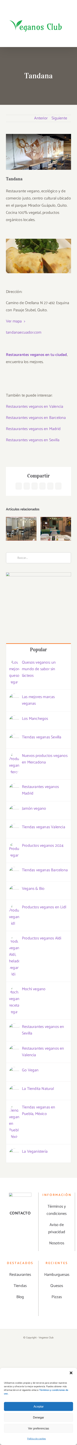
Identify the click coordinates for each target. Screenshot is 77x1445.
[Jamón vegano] (14, 809)
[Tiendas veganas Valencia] (14, 827)
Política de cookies (36, 1439)
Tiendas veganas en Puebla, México (38, 1110)
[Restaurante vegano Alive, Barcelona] (21, 529)
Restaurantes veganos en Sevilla (32, 440)
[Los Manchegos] (14, 719)
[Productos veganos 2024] (14, 846)
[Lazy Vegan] (55, 529)
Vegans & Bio (33, 888)
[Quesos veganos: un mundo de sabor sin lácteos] (14, 662)
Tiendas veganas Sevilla (41, 737)
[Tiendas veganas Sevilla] (14, 737)
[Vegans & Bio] (14, 889)
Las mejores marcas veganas (38, 700)
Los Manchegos (35, 718)
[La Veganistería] (14, 1151)
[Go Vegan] (14, 1070)
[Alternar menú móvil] (69, 39)
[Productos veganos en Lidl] (14, 907)
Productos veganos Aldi (41, 938)
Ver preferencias (38, 1428)
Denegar (38, 1417)
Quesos (56, 1286)
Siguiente (59, 118)
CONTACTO (20, 1213)
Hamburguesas (56, 1274)
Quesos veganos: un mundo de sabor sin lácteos (39, 669)
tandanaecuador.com (23, 332)
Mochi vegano (33, 989)
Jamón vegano (34, 808)
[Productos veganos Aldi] (14, 938)
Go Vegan (30, 1070)
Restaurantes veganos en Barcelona (36, 418)
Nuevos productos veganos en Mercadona (45, 759)
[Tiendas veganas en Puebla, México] (14, 1107)
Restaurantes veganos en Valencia (34, 406)
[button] (71, 1373)
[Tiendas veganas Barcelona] (14, 870)
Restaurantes (20, 1274)
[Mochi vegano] (14, 989)
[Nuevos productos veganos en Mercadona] (14, 756)
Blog (20, 1297)
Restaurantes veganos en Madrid (33, 429)
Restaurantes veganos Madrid (40, 790)
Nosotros (56, 1243)
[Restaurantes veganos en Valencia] (14, 1048)
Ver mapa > (15, 321)
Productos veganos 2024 (42, 845)
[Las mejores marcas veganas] (14, 697)
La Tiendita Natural (38, 1088)
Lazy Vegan (56, 521)
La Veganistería (35, 1151)
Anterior (41, 118)
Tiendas (20, 1286)
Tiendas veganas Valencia (43, 827)
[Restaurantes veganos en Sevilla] (14, 1027)
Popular (38, 649)
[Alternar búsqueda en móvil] (62, 39)
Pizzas (57, 1297)
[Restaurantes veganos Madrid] (14, 787)
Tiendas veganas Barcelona (45, 870)
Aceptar (39, 1406)
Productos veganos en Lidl (44, 907)
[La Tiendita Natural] (14, 1089)
